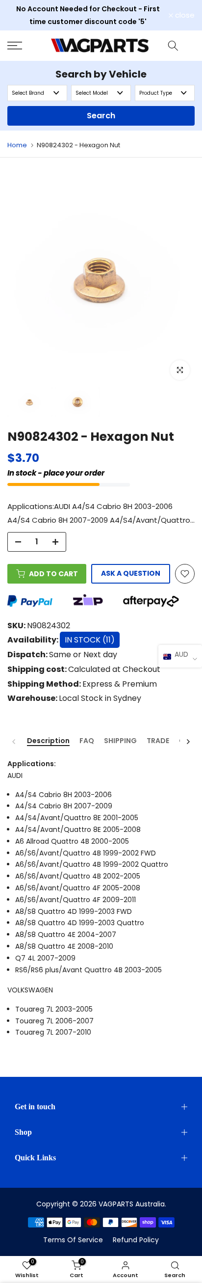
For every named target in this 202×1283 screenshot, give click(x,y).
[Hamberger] (25, 46)
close (184, 15)
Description (48, 741)
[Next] (188, 741)
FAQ (86, 741)
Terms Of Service (73, 1240)
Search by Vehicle (101, 74)
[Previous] (14, 741)
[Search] (173, 45)
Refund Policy (136, 1240)
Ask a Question (130, 573)
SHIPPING (120, 741)
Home (17, 145)
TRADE (158, 741)
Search (101, 115)
